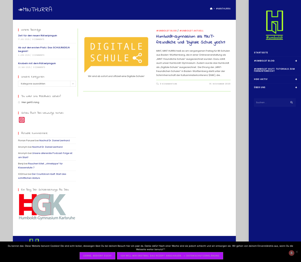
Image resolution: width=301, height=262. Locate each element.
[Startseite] (211, 8)
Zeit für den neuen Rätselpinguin (37, 35)
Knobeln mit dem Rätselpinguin (37, 63)
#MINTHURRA (223, 8)
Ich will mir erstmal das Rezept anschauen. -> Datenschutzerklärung (170, 255)
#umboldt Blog (166, 30)
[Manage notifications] (291, 253)
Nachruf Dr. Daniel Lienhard (54, 140)
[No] (296, 251)
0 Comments (38, 39)
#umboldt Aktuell (191, 30)
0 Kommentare (168, 83)
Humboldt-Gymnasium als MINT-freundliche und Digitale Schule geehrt (190, 40)
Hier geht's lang (30, 102)
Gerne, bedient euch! (97, 255)
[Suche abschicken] (291, 102)
